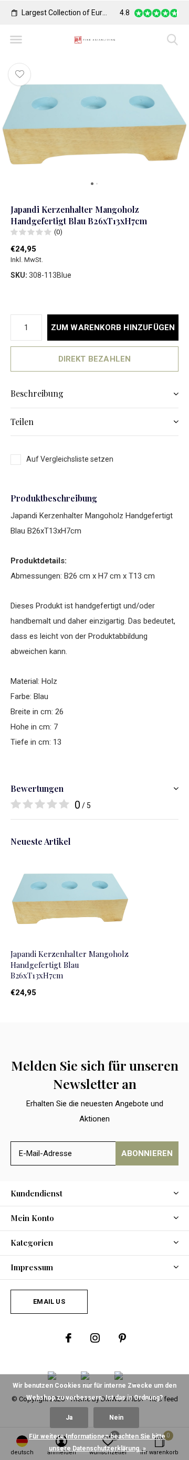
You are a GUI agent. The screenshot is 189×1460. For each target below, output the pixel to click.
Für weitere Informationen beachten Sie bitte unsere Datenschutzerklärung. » (97, 1442)
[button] (16, 40)
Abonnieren (147, 1153)
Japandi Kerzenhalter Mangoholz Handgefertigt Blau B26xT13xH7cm (69, 965)
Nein (116, 1417)
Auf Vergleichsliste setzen (69, 459)
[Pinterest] (122, 1337)
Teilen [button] (22, 421)
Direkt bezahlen (94, 359)
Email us (49, 1301)
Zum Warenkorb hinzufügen (113, 327)
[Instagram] (95, 1337)
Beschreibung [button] (37, 393)
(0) (58, 232)
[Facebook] (68, 1337)
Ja (69, 1417)
